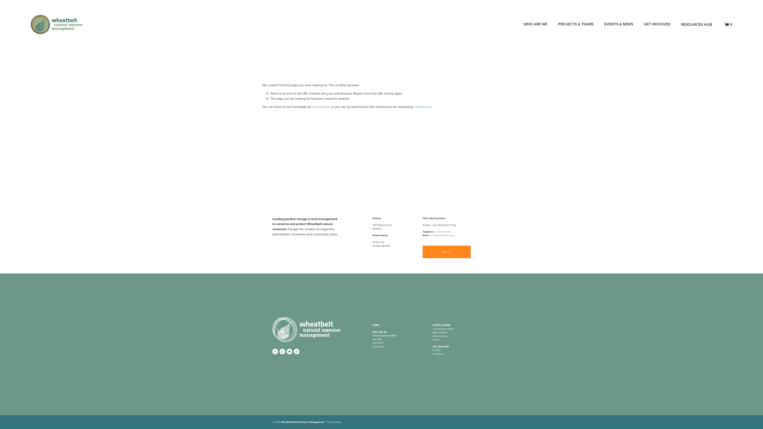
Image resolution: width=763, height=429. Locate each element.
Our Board (378, 342)
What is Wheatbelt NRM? (385, 335)
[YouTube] (289, 351)
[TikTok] (296, 351)
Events (436, 339)
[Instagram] (282, 351)
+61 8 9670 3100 (442, 231)
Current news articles (443, 328)
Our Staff (377, 339)
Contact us (438, 353)
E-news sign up (440, 336)
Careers (437, 350)
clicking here (321, 106)
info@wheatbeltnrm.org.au (442, 235)
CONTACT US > (447, 252)
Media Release (440, 332)
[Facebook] (275, 351)
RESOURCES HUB (696, 24)
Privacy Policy (334, 422)
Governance (379, 346)
